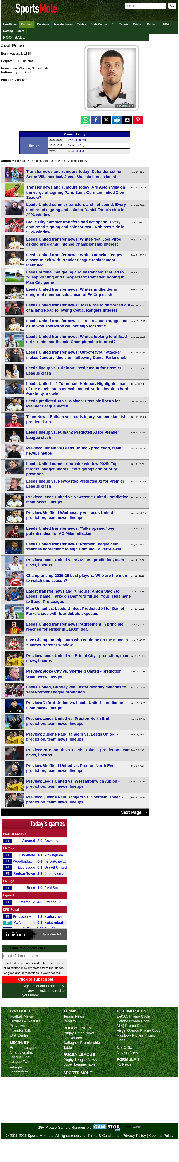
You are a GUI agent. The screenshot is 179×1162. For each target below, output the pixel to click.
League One (19, 1057)
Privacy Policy (134, 1136)
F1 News (124, 1064)
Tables (81, 24)
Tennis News (73, 1016)
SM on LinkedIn (76, 1116)
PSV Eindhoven (77, 139)
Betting (8, 31)
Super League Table (79, 1064)
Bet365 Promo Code (133, 1016)
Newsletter (72, 1102)
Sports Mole (77, 1072)
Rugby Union (77, 1028)
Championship (21, 1052)
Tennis (123, 24)
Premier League (14, 833)
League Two (19, 1062)
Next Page (131, 812)
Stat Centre (19, 1035)
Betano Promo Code (133, 1021)
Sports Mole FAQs (78, 1087)
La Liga (8, 881)
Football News (21, 1016)
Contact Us (72, 1097)
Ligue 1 (8, 895)
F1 (113, 24)
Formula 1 (128, 1059)
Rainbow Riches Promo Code (136, 1037)
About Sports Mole (78, 1078)
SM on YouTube (76, 1120)
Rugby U (152, 24)
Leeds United (76, 151)
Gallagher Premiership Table (81, 1045)
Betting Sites (131, 1011)
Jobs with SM (74, 1109)
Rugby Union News (79, 1033)
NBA (166, 24)
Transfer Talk (20, 1030)
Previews (43, 24)
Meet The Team (75, 1092)
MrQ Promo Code (131, 1026)
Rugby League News (80, 1060)
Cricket (137, 24)
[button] (85, 120)
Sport (46, 934)
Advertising (72, 1083)
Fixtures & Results (25, 1021)
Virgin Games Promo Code (138, 1030)
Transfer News (63, 24)
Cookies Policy (161, 1136)
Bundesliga (19, 1071)
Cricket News (128, 1052)
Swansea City (76, 145)
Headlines (10, 24)
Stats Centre (99, 24)
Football (26, 24)
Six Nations (72, 1038)
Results (69, 1021)
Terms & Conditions (103, 1136)
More (20, 31)
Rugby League (79, 1054)
